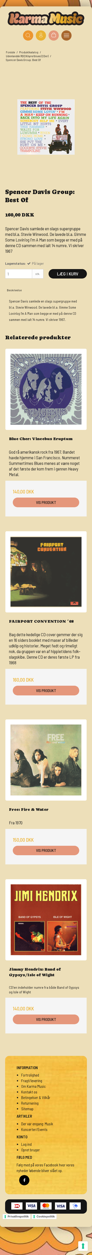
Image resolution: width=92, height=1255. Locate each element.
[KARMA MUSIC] (46, 18)
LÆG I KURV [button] (67, 273)
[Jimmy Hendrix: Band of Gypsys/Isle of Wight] (46, 919)
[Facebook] (24, 1180)
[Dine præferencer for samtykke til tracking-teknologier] (83, 1246)
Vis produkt (46, 502)
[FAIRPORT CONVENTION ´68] (46, 571)
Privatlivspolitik (18, 1216)
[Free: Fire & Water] (46, 760)
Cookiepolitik (46, 1216)
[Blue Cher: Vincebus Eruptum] (46, 389)
